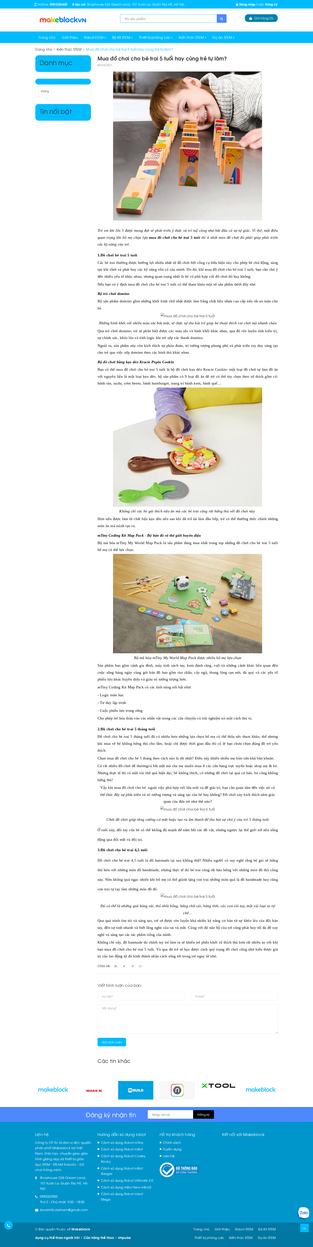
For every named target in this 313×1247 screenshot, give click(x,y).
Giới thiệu (70, 37)
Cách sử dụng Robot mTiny (122, 1142)
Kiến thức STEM (192, 37)
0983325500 (58, 4)
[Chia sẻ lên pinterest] (132, 965)
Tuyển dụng (172, 1149)
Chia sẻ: (104, 965)
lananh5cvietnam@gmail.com (64, 1209)
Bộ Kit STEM (121, 37)
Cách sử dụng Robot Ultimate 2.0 (127, 1180)
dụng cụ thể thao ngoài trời (57, 1237)
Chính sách (172, 1142)
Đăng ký (271, 4)
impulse (124, 1237)
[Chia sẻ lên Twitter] (124, 965)
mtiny (45, 91)
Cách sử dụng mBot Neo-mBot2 (126, 1187)
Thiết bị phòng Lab (155, 37)
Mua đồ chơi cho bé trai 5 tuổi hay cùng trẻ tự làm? (162, 58)
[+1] (141, 965)
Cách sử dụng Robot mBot (122, 1149)
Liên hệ (169, 1155)
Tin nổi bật (56, 110)
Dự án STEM (222, 37)
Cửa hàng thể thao (99, 1237)
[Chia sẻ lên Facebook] (116, 965)
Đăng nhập (247, 4)
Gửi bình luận (112, 1042)
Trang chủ (46, 37)
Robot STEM (94, 37)
